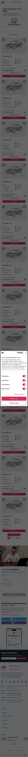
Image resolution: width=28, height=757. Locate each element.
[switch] (24, 380)
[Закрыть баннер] (25, 352)
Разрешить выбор (14, 403)
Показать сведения (19, 394)
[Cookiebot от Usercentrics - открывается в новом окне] (17, 353)
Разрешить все (14, 398)
